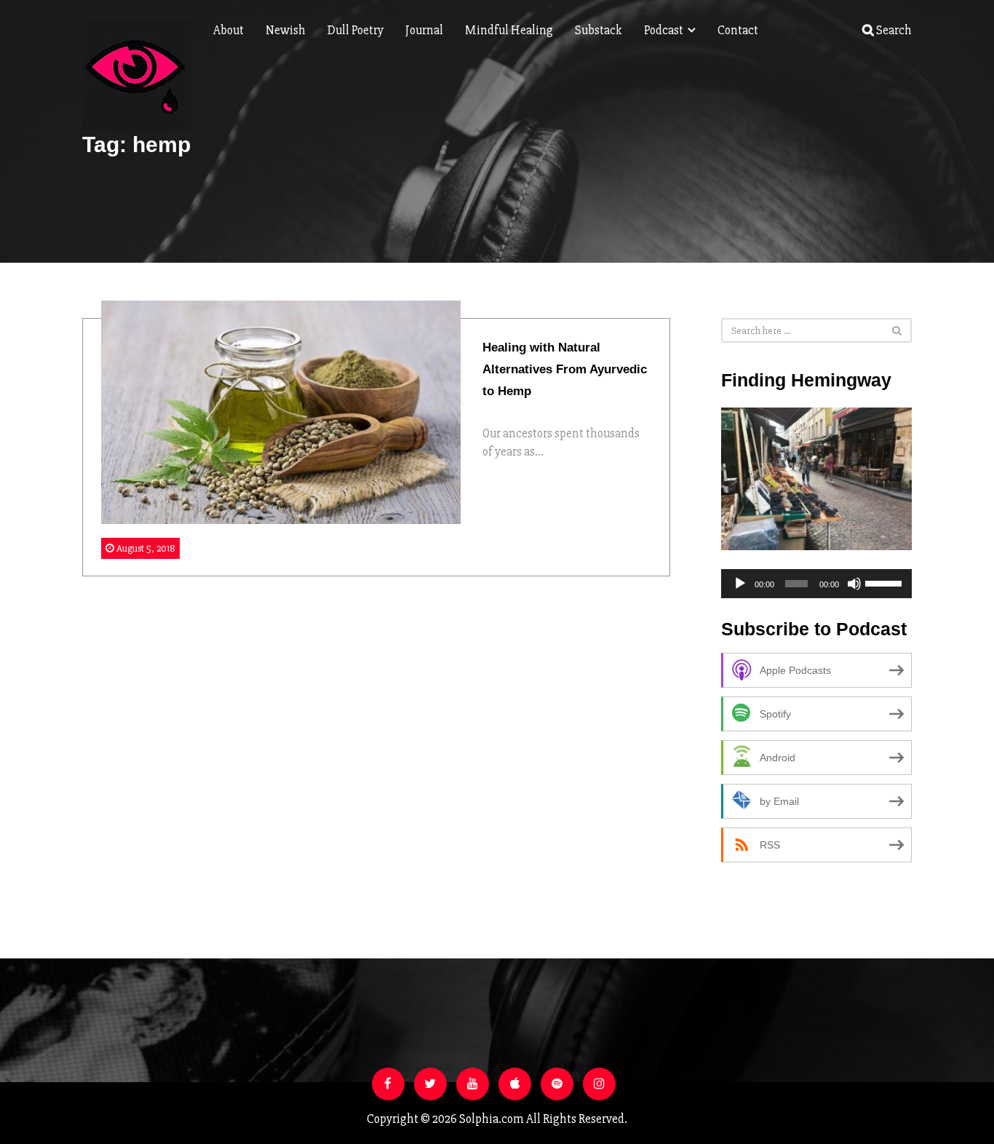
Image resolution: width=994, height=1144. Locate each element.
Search (893, 30)
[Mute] (854, 583)
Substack (598, 30)
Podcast (664, 30)
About (228, 30)
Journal (424, 30)
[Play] (740, 583)
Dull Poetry (355, 30)
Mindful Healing (509, 30)
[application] (817, 583)
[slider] (884, 582)
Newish (286, 30)
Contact (737, 30)
